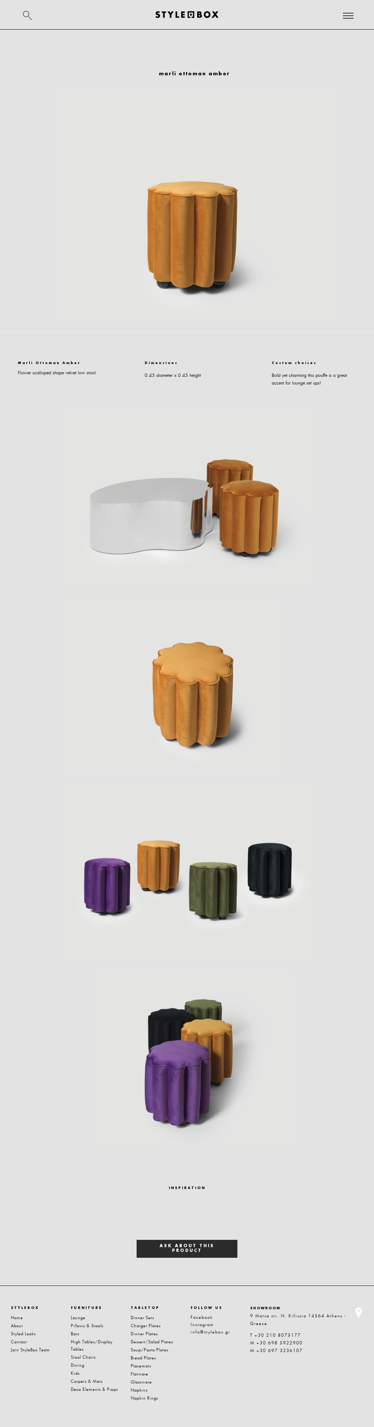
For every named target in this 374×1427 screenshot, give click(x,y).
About (17, 1325)
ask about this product (187, 1248)
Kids (75, 1373)
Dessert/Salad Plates (152, 1341)
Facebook (202, 1317)
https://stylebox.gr (187, 14)
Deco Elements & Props (94, 1389)
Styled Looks (23, 1333)
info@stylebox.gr (210, 1332)
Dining (77, 1365)
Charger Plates (146, 1325)
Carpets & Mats (87, 1381)
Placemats (141, 1366)
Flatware (139, 1374)
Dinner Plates (144, 1333)
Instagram (202, 1324)
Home (17, 1317)
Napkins (139, 1390)
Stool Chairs (83, 1357)
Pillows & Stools (87, 1325)
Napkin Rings (144, 1398)
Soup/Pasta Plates (149, 1349)
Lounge (78, 1317)
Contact (19, 1341)
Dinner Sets (142, 1317)
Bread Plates (143, 1357)
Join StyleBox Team (30, 1349)
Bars (75, 1333)
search (27, 15)
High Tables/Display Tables (91, 1345)
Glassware (141, 1382)
